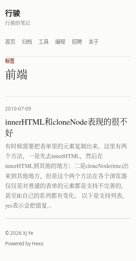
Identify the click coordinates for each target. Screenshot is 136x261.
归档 (27, 41)
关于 (93, 41)
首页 (10, 41)
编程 (60, 41)
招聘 (77, 41)
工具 (43, 41)
